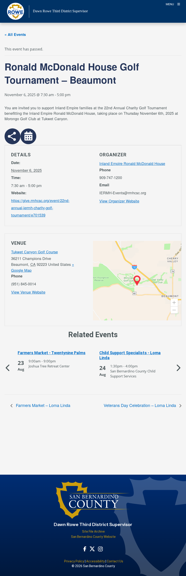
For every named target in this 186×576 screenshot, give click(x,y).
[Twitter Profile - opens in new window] (92, 549)
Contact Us (115, 561)
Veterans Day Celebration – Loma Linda (140, 405)
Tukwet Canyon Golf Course (34, 251)
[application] (137, 280)
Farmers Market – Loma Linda (42, 405)
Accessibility (95, 561)
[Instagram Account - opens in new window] (100, 549)
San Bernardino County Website (93, 537)
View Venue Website (28, 292)
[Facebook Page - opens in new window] (84, 548)
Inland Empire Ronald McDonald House (132, 163)
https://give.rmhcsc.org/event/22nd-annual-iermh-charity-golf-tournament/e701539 (40, 208)
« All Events (15, 34)
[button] (174, 302)
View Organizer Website (119, 201)
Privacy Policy (74, 561)
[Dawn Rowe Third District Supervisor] (93, 501)
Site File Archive (93, 531)
